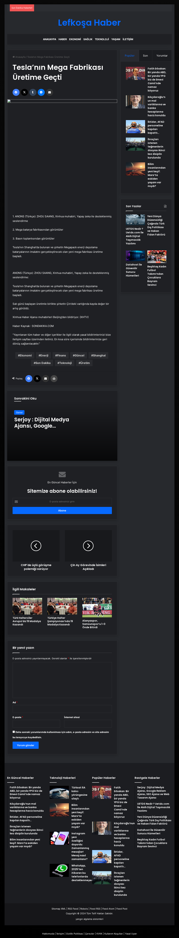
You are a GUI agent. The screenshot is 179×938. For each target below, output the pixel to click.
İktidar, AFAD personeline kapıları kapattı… (156, 127)
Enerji (44, 355)
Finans (61, 355)
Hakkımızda (48, 933)
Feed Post (121, 908)
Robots (84, 908)
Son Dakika (43, 363)
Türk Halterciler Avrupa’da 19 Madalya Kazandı (27, 621)
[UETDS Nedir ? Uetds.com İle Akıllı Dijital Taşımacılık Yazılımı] (135, 220)
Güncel (79, 355)
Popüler (130, 55)
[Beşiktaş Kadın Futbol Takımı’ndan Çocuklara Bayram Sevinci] (156, 256)
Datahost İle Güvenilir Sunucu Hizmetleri (134, 270)
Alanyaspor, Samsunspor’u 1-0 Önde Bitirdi (93, 624)
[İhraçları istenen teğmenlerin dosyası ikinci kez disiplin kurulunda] (135, 144)
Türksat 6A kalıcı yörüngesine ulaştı (79, 793)
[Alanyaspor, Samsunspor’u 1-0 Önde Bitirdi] (97, 607)
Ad (15, 702)
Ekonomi (75, 39)
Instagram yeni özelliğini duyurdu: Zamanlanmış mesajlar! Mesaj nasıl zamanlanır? (80, 846)
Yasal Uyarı (131, 933)
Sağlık (87, 39)
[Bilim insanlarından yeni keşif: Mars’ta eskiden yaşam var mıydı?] (135, 168)
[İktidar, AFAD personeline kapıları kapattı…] (135, 126)
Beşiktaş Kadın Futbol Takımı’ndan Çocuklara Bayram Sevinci (156, 276)
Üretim (85, 363)
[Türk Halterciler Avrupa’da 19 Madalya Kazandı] (27, 606)
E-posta (18, 717)
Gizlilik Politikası (74, 933)
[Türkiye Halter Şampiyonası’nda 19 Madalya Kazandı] (62, 606)
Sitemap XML (59, 908)
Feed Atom (108, 908)
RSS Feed (73, 908)
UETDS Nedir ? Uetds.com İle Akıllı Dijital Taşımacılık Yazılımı (135, 236)
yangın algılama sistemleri (89, 919)
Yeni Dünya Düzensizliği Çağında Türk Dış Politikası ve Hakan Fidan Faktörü (156, 225)
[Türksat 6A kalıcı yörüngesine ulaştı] (59, 792)
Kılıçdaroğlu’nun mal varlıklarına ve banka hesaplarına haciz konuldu (124, 834)
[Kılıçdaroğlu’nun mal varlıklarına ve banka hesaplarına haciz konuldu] (135, 101)
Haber (63, 39)
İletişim (128, 39)
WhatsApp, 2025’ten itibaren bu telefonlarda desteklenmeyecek (83, 873)
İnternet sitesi (72, 717)
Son (145, 55)
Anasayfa (49, 39)
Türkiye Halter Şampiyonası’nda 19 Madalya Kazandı (60, 621)
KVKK (99, 933)
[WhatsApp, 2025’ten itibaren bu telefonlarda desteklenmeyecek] (59, 870)
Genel (19, 412)
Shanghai (99, 355)
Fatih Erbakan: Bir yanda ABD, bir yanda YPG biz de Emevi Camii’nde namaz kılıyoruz (157, 79)
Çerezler (89, 933)
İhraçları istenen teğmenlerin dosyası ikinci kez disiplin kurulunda (156, 148)
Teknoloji (102, 39)
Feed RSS (95, 908)
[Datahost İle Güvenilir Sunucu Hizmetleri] (135, 255)
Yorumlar (162, 55)
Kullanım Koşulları (113, 933)
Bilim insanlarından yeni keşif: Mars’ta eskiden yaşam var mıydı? (157, 175)
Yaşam (115, 39)
